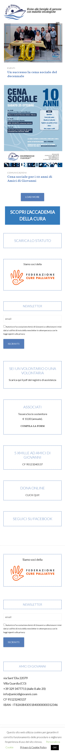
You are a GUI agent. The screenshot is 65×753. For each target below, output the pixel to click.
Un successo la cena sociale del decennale (32, 74)
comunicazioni (17, 172)
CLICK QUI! (32, 491)
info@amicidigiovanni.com (20, 694)
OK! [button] (55, 747)
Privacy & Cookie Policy (33, 747)
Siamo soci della (33, 264)
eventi (11, 68)
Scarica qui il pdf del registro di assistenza (32, 374)
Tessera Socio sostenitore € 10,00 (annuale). (32, 416)
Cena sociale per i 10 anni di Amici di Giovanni (29, 179)
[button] (32, 215)
